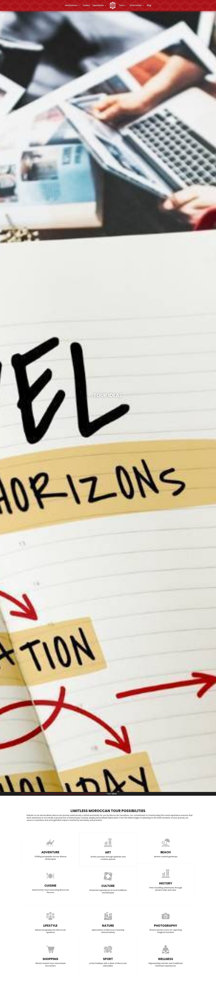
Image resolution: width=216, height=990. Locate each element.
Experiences (98, 5)
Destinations (71, 5)
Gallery (86, 5)
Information (136, 5)
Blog (149, 5)
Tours (122, 5)
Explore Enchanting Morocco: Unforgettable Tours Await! (79, 793)
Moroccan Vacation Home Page (36, 793)
